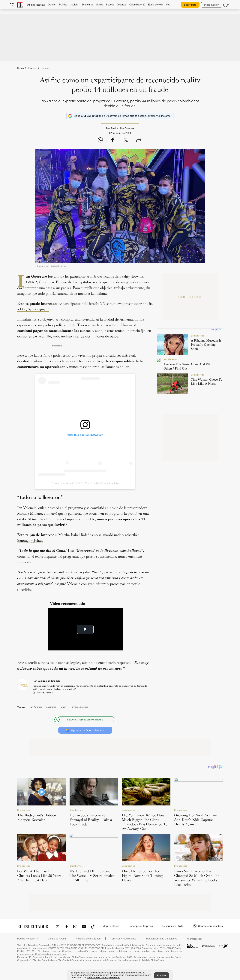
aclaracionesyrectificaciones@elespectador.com (41, 954)
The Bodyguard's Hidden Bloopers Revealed (36, 817)
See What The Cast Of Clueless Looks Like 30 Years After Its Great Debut (39, 875)
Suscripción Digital (173, 925)
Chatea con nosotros (210, 925)
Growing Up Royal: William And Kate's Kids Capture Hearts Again (195, 819)
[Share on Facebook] (112, 140)
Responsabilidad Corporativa (161, 938)
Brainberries (23, 809)
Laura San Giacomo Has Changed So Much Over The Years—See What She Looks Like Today (196, 878)
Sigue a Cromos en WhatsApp (85, 719)
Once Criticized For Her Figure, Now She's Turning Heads (142, 875)
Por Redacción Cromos (47, 681)
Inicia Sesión (211, 4)
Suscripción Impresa (141, 925)
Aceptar (161, 975)
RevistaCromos (44, 692)
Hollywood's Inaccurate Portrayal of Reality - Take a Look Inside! (91, 819)
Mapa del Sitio (111, 925)
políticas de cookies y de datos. (103, 977)
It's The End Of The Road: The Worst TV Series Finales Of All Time (92, 875)
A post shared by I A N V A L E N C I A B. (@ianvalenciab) (85, 483)
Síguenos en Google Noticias (87, 730)
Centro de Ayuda (57, 938)
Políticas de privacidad (88, 938)
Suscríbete (190, 4)
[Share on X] (126, 140)
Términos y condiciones (123, 938)
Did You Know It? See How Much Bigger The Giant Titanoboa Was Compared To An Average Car (144, 822)
